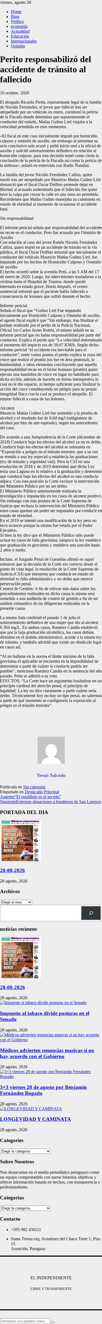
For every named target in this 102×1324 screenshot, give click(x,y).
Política (17, 21)
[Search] (91, 913)
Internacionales (24, 41)
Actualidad (20, 31)
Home (16, 11)
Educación (20, 36)
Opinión (18, 46)
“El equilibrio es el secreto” (30, 796)
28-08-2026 (12, 870)
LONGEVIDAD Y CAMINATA (35, 1119)
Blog (15, 16)
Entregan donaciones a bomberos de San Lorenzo (50, 801)
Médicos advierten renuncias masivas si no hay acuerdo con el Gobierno (47, 1053)
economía (19, 26)
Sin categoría (34, 787)
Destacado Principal (42, 791)
